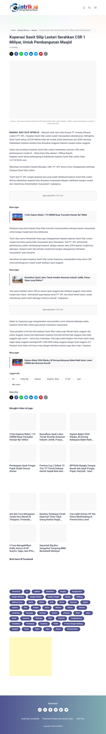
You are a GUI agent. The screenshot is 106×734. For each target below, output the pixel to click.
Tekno (37, 629)
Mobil (78, 613)
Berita (31, 602)
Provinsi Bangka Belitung (73, 624)
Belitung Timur (17, 602)
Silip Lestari (16, 385)
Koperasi (38, 379)
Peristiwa (43, 624)
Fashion (15, 607)
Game (47, 607)
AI (27, 591)
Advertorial (16, 591)
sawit (79, 379)
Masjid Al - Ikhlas (53, 379)
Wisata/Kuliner (72, 629)
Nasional (26, 618)
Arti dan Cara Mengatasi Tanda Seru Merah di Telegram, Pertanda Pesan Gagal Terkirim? (22, 517)
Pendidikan (16, 624)
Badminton (50, 591)
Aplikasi (37, 591)
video (48, 629)
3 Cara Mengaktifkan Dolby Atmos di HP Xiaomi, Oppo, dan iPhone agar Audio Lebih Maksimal (22, 548)
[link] (11, 54)
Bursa (62, 602)
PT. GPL (68, 379)
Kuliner (54, 613)
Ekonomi (73, 602)
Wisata (58, 629)
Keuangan (29, 613)
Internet (82, 607)
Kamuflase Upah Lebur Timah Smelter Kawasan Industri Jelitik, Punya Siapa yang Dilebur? (57, 279)
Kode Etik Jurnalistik (30, 719)
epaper (85, 602)
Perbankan (30, 624)
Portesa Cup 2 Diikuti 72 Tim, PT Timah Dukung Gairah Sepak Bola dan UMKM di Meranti (52, 468)
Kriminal (43, 613)
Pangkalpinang (76, 618)
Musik (14, 618)
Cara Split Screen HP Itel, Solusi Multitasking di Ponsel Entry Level (83, 517)
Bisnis (41, 602)
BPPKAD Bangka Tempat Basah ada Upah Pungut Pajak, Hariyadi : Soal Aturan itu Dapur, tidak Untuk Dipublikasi (82, 468)
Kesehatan (16, 613)
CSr (13, 379)
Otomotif (61, 618)
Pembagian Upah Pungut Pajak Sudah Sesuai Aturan (22, 468)
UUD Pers (80, 719)
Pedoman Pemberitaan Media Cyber (57, 719)
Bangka (63, 591)
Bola (51, 602)
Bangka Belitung (18, 597)
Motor (88, 613)
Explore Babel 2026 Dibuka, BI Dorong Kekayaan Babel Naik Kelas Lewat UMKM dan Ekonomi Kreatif (58, 361)
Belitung (79, 597)
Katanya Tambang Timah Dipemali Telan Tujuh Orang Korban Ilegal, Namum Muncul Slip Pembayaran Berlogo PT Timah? (52, 517)
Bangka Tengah (53, 597)
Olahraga (38, 618)
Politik (56, 624)
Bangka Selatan (35, 597)
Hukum (70, 607)
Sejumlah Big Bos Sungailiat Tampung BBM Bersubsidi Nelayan (53, 548)
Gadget (36, 607)
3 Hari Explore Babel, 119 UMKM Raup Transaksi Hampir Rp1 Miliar (56, 215)
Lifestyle (66, 613)
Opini (50, 618)
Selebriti (15, 629)
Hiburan (58, 607)
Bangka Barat (77, 591)
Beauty (67, 597)
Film (25, 607)
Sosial (26, 629)
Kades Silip (24, 379)
